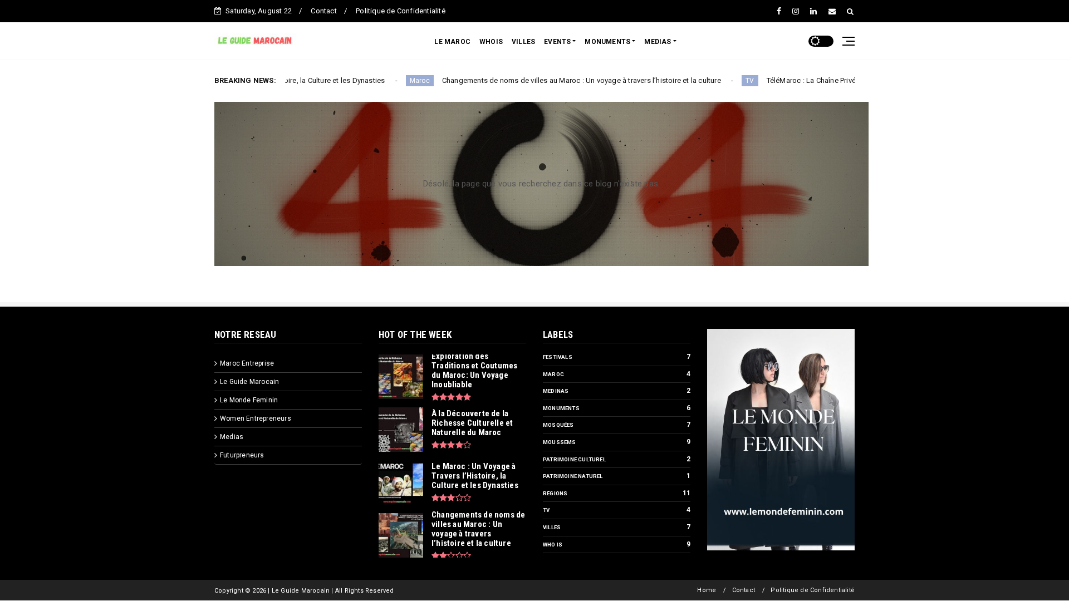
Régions (555, 493)
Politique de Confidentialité (400, 11)
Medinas (555, 391)
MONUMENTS (607, 42)
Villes (552, 527)
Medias (231, 437)
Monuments (561, 408)
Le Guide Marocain (249, 382)
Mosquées (558, 425)
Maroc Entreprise (247, 363)
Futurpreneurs (242, 455)
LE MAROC (452, 42)
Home (706, 590)
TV (717, 81)
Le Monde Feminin (249, 400)
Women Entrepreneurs (255, 418)
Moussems (559, 442)
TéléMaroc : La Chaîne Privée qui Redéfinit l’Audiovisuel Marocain (841, 80)
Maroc (387, 81)
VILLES (523, 42)
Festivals (557, 357)
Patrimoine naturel (573, 476)
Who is (552, 544)
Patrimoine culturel (574, 459)
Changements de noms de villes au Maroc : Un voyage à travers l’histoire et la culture (548, 80)
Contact (323, 11)
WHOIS (491, 42)
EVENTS (557, 42)
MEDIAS (657, 42)
